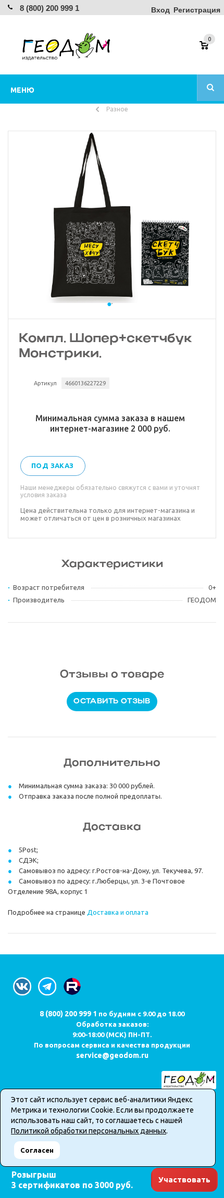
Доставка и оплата (117, 912)
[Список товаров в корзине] (209, 49)
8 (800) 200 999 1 (49, 8)
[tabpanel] (112, 217)
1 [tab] (112, 314)
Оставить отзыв (112, 701)
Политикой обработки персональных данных (88, 1131)
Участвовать (184, 1179)
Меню (22, 90)
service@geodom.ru (112, 1055)
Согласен (37, 1150)
